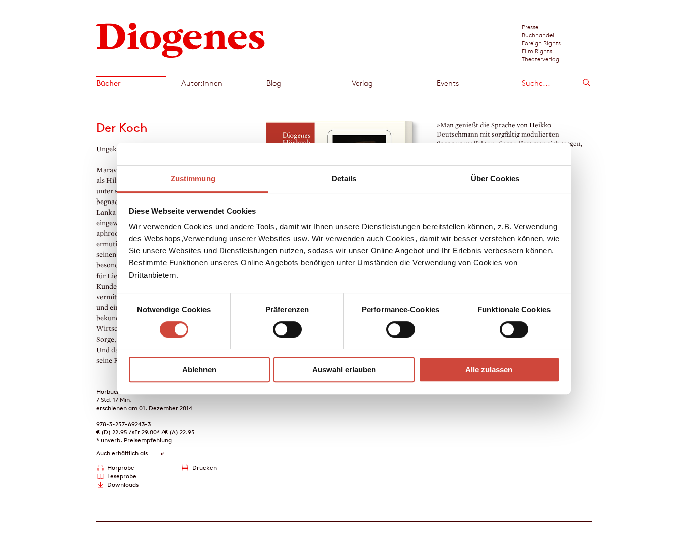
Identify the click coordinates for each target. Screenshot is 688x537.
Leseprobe (121, 476)
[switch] (287, 329)
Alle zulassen (488, 369)
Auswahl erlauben (344, 369)
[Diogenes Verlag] (180, 39)
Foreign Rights (541, 43)
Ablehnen (199, 369)
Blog (273, 83)
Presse (530, 27)
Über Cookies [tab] (495, 178)
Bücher (108, 83)
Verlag (362, 83)
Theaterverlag (540, 59)
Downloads (123, 484)
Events (448, 83)
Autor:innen (201, 83)
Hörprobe (120, 468)
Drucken (204, 468)
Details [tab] (344, 178)
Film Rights (537, 51)
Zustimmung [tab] (193, 178)
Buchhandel (538, 35)
